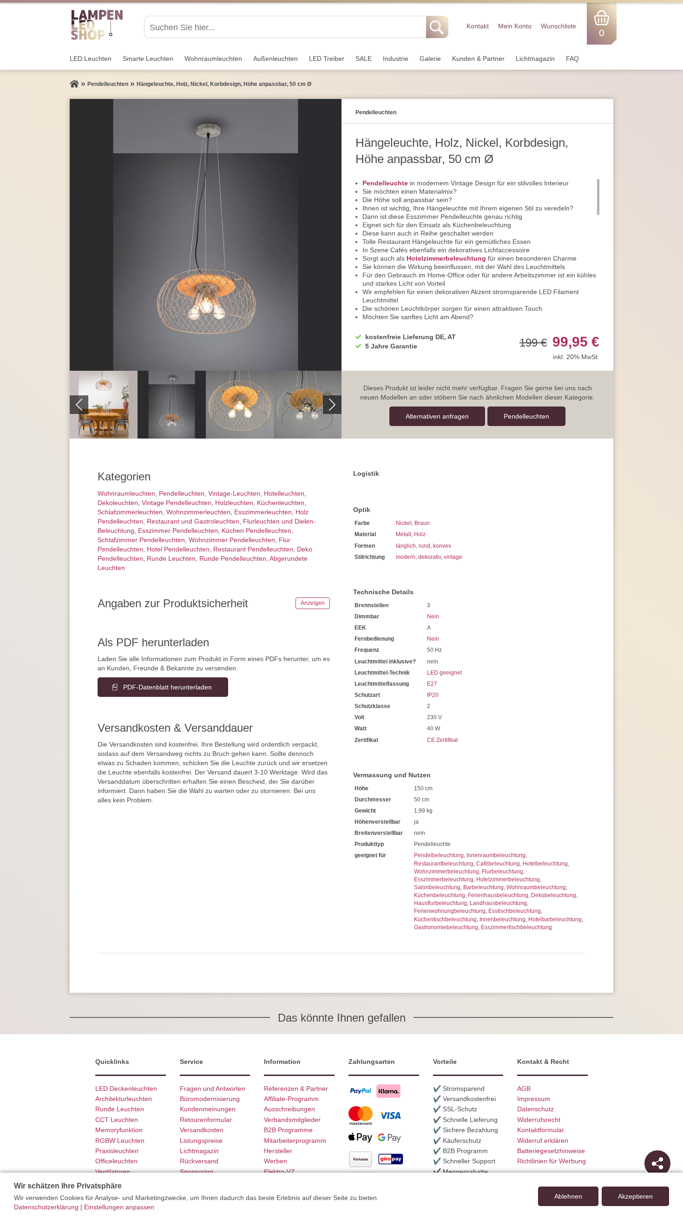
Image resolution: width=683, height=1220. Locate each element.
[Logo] (97, 38)
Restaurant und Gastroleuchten (193, 521)
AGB (524, 1088)
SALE (363, 58)
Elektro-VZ (279, 1171)
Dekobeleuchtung (553, 895)
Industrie (395, 58)
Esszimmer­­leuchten (263, 512)
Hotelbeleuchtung (545, 863)
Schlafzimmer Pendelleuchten (141, 540)
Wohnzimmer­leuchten (198, 512)
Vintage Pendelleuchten (176, 502)
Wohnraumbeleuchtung (536, 887)
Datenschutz (535, 1109)
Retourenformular (206, 1119)
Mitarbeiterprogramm (295, 1140)
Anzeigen (313, 603)
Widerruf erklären (542, 1140)
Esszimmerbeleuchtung (443, 879)
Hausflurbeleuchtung (440, 903)
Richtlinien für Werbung (551, 1161)
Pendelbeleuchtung (439, 855)
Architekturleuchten (123, 1098)
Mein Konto (515, 26)
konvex (442, 546)
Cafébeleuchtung (498, 863)
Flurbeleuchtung (502, 871)
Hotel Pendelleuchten (178, 549)
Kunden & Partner (478, 58)
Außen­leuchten (275, 58)
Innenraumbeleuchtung (495, 855)
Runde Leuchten (171, 558)
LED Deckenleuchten (126, 1088)
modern (405, 557)
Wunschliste (558, 26)
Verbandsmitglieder (292, 1119)
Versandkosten (201, 1130)
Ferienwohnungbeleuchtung (450, 911)
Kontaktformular (540, 1130)
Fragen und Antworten (212, 1088)
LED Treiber (326, 58)
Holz (420, 534)
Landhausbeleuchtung (498, 903)
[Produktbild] (206, 235)
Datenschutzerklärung (46, 1207)
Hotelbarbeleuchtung (555, 919)
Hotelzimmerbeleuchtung (446, 258)
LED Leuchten (91, 58)
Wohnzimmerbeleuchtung (446, 871)
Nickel (404, 523)
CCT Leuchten (116, 1119)
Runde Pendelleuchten (232, 558)
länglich (406, 546)
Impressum (533, 1098)
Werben (275, 1161)
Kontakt (477, 26)
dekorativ (429, 557)
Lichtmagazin (535, 58)
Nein (433, 616)
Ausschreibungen (289, 1109)
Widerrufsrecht (538, 1119)
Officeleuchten (116, 1161)
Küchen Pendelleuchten (256, 530)
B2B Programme (288, 1130)
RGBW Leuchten (119, 1140)
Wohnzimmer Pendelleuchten (232, 540)
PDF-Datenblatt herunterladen (167, 687)
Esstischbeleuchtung (514, 911)
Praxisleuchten (116, 1150)
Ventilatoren (112, 1171)
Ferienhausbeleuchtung (498, 895)
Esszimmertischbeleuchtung (516, 927)
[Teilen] (657, 1163)
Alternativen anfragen (437, 416)
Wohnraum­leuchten (213, 58)
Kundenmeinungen (208, 1109)
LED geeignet (444, 672)
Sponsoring (196, 1171)
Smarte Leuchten (148, 58)
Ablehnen (568, 1196)
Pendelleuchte (385, 183)
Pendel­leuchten (526, 416)
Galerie (430, 58)
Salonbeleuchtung (437, 887)
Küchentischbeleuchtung (445, 919)
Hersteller (278, 1150)
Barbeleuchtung (483, 887)
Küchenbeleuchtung (439, 895)
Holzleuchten (234, 502)
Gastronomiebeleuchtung (446, 927)
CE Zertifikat (442, 740)
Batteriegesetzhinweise (551, 1150)
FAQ (572, 58)
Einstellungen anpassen (119, 1207)
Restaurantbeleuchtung (443, 863)
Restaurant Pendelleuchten (253, 549)
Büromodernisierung (210, 1098)
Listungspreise (201, 1140)
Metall (403, 534)
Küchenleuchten (280, 502)
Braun (422, 523)
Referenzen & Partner (296, 1088)
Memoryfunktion (119, 1130)
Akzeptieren (635, 1196)
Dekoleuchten (118, 502)
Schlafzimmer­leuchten (130, 512)
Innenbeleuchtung (502, 919)
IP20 (433, 695)
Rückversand (199, 1161)
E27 (432, 684)
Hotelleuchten (284, 493)
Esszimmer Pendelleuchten (178, 530)
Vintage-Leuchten (234, 493)
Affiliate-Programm (291, 1098)
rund (424, 546)
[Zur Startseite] (74, 84)
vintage (453, 557)
